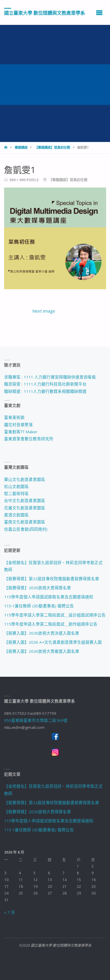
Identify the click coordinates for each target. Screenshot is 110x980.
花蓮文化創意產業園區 (24, 507)
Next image (43, 311)
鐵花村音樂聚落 (18, 424)
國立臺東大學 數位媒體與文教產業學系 (44, 12)
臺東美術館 (14, 417)
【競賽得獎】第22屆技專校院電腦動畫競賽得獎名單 (51, 578)
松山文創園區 (16, 486)
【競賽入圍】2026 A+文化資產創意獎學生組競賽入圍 (53, 642)
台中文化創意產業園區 (24, 500)
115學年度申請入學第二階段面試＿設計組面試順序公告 (55, 615)
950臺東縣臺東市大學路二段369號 (35, 720)
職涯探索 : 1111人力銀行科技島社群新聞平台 (45, 384)
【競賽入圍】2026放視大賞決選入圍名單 (41, 633)
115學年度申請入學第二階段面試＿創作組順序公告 (50, 624)
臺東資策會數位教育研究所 (28, 438)
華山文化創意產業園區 (24, 479)
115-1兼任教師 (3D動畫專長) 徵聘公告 (39, 606)
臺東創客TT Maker (20, 431)
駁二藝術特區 (16, 493)
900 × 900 (17, 179)
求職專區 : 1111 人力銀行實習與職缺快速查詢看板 (50, 377)
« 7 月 (9, 912)
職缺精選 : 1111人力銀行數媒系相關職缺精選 (45, 391)
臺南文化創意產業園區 (24, 522)
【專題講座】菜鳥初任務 (52, 147)
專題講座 (21, 147)
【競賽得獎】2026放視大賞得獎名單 (37, 587)
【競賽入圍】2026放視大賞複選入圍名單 (41, 651)
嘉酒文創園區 (16, 515)
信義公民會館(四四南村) (26, 529)
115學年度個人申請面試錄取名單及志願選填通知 (48, 596)
